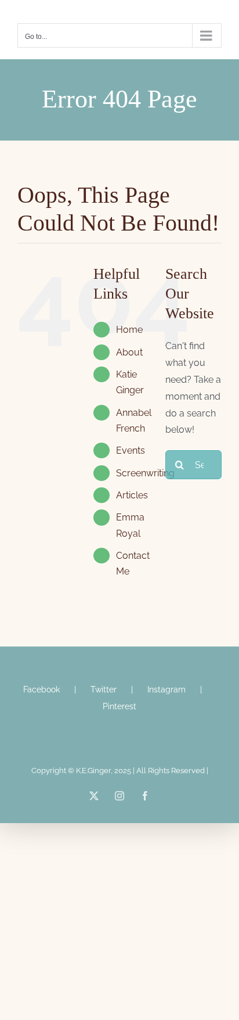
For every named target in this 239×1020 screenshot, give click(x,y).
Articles (132, 495)
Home (129, 329)
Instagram (166, 689)
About (129, 352)
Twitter (103, 689)
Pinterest (119, 706)
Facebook (41, 689)
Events (130, 450)
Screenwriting (145, 473)
